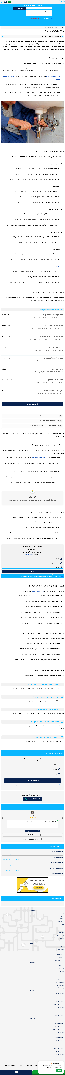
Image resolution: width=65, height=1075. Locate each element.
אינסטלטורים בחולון (59, 1037)
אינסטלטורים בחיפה (59, 1046)
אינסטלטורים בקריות (59, 1057)
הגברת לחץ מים (60, 985)
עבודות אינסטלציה (60, 921)
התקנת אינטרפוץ (60, 974)
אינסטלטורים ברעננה (59, 1023)
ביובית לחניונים (60, 949)
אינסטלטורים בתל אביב (59, 1021)
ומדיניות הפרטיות (34, 18)
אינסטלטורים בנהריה (59, 1051)
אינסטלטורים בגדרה (59, 1010)
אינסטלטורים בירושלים (59, 1013)
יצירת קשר (61, 930)
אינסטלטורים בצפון (60, 1062)
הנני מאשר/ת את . (41, 18)
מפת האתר (61, 941)
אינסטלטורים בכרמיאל (59, 1048)
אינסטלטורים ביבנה (59, 1001)
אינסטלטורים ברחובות (59, 996)
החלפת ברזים (61, 979)
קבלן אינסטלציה (60, 988)
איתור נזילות (61, 965)
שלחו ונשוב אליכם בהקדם (31, 781)
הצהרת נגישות (61, 938)
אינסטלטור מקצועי (38, 591)
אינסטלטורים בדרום (59, 1015)
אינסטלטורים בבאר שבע (58, 999)
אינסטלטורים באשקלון (59, 1004)
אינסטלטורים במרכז (59, 1040)
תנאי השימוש (41, 18)
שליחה (20, 9)
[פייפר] (61, 1)
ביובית (58, 267)
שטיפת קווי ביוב (60, 952)
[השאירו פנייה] (5, 2)
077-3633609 (29, 555)
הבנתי (59, 1070)
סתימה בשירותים (60, 957)
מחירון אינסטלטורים (59, 916)
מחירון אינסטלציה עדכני (53, 76)
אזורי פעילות (61, 918)
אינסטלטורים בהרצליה (59, 1032)
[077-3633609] (9, 2)
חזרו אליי (32, 571)
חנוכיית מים (61, 977)
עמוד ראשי (61, 913)
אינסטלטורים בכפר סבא (58, 1029)
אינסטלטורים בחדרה (59, 1060)
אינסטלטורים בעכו (60, 1054)
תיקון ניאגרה (61, 971)
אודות (63, 927)
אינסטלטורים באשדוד (59, 993)
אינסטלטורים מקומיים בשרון (39, 458)
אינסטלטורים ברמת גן (59, 1026)
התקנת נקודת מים (60, 982)
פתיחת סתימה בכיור (59, 960)
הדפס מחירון (31, 404)
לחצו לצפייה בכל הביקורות (32, 831)
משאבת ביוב (61, 968)
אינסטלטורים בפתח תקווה (58, 1035)
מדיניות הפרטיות (35, 576)
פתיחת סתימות (60, 954)
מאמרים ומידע (61, 924)
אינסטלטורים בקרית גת (59, 1007)
